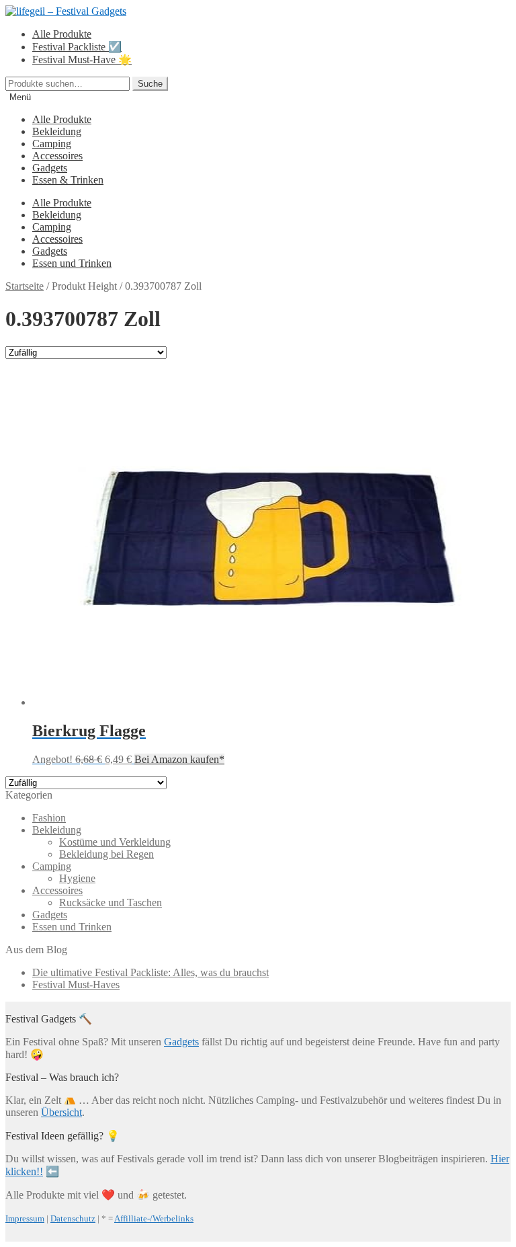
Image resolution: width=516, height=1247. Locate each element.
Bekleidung (56, 131)
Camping (51, 143)
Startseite (24, 286)
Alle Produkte (61, 34)
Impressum (24, 1218)
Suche (150, 84)
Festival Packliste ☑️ (77, 46)
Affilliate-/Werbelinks (154, 1218)
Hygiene (77, 878)
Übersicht (61, 1112)
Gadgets (49, 167)
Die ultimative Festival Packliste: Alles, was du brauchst (150, 972)
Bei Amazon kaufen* (179, 759)
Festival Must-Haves (76, 984)
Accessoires (57, 155)
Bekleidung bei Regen (106, 854)
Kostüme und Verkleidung (115, 842)
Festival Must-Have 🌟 (82, 59)
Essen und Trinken (72, 263)
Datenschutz (72, 1218)
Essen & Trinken (67, 180)
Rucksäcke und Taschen (110, 902)
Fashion (49, 817)
